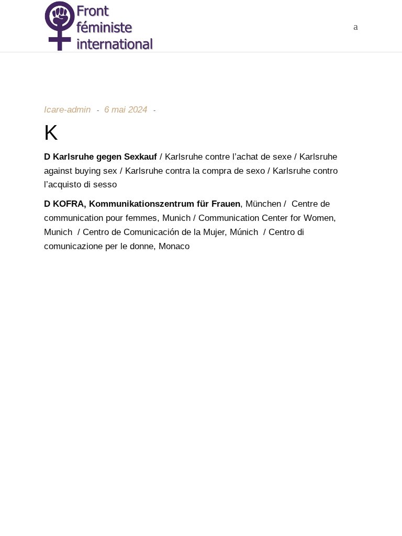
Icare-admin (67, 110)
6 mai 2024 (125, 110)
